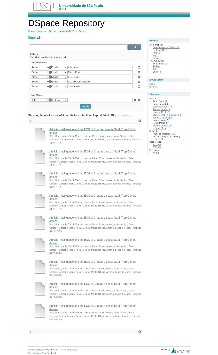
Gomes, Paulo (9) (161, 112)
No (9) (156, 152)
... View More (159, 128)
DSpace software (36, 350)
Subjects (157, 58)
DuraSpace (72, 350)
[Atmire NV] (180, 351)
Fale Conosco (34, 353)
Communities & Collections (166, 47)
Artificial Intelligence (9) (164, 134)
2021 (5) (157, 144)
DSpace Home (35, 31)
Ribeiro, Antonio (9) (162, 125)
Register (153, 86)
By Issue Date (160, 50)
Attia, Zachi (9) (160, 101)
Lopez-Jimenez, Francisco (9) (167, 115)
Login (152, 84)
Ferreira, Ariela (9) (161, 109)
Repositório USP (66, 31)
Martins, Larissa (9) (162, 117)
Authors (156, 53)
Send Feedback (49, 353)
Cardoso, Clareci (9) (162, 106)
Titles (155, 55)
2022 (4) (157, 147)
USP (50, 31)
